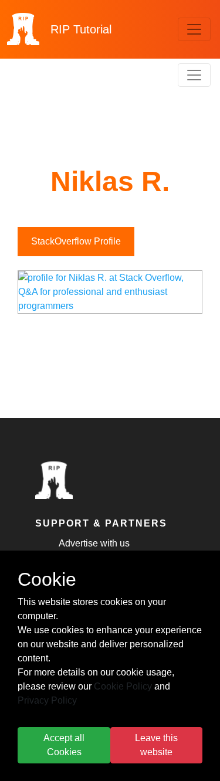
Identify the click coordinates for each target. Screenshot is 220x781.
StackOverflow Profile (76, 241)
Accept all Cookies (63, 745)
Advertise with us (94, 543)
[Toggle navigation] (194, 29)
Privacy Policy (47, 700)
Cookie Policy (123, 686)
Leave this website (156, 745)
